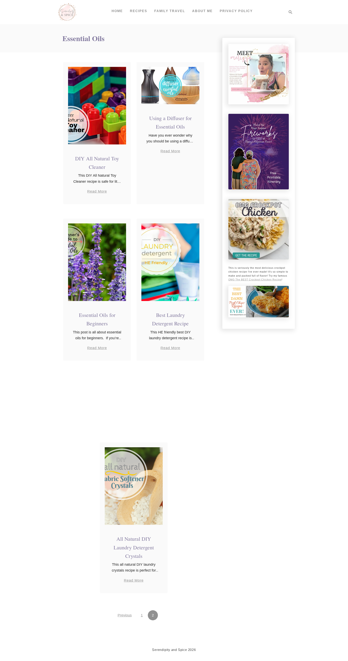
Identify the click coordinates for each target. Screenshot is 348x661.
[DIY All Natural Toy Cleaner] (97, 105)
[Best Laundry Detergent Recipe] (170, 262)
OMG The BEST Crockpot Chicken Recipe (255, 279)
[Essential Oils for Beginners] (97, 262)
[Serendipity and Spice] (67, 12)
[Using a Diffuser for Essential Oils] (170, 85)
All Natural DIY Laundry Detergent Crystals (134, 547)
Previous (125, 615)
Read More (97, 191)
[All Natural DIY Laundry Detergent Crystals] (134, 486)
